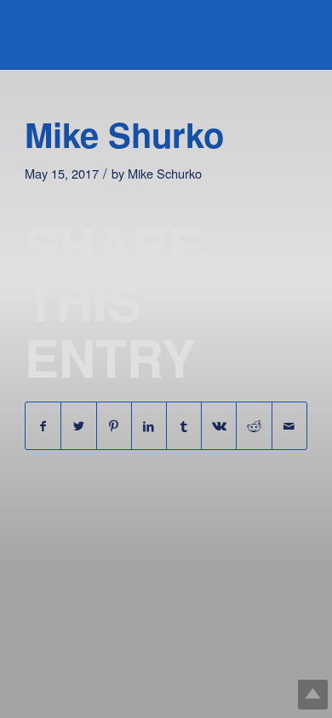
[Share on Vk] (219, 425)
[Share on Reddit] (254, 425)
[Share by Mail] (289, 425)
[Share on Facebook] (43, 425)
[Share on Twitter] (78, 425)
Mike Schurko (165, 173)
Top (313, 694)
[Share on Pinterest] (114, 425)
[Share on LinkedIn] (149, 425)
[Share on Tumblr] (184, 425)
